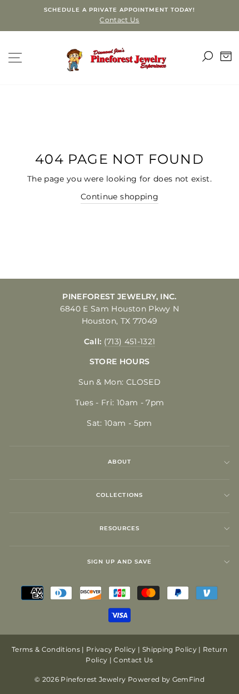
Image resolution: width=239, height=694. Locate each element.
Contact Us (133, 660)
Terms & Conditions (46, 649)
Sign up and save (119, 561)
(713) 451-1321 (130, 341)
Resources (119, 528)
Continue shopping (119, 196)
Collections (119, 495)
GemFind (188, 679)
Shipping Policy (169, 649)
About (119, 461)
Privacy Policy (111, 649)
